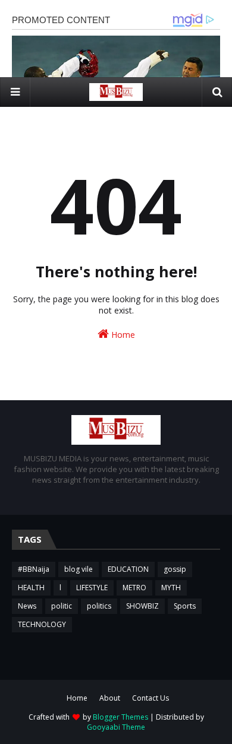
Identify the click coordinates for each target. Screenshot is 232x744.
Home (122, 334)
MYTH (171, 587)
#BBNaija (33, 569)
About (109, 698)
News (27, 606)
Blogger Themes (120, 717)
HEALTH (31, 587)
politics (99, 606)
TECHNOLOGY (42, 624)
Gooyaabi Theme (116, 727)
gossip (175, 569)
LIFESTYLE (92, 587)
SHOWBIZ (142, 606)
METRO (134, 587)
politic (61, 606)
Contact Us (150, 698)
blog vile (78, 569)
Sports (185, 606)
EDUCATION (128, 569)
